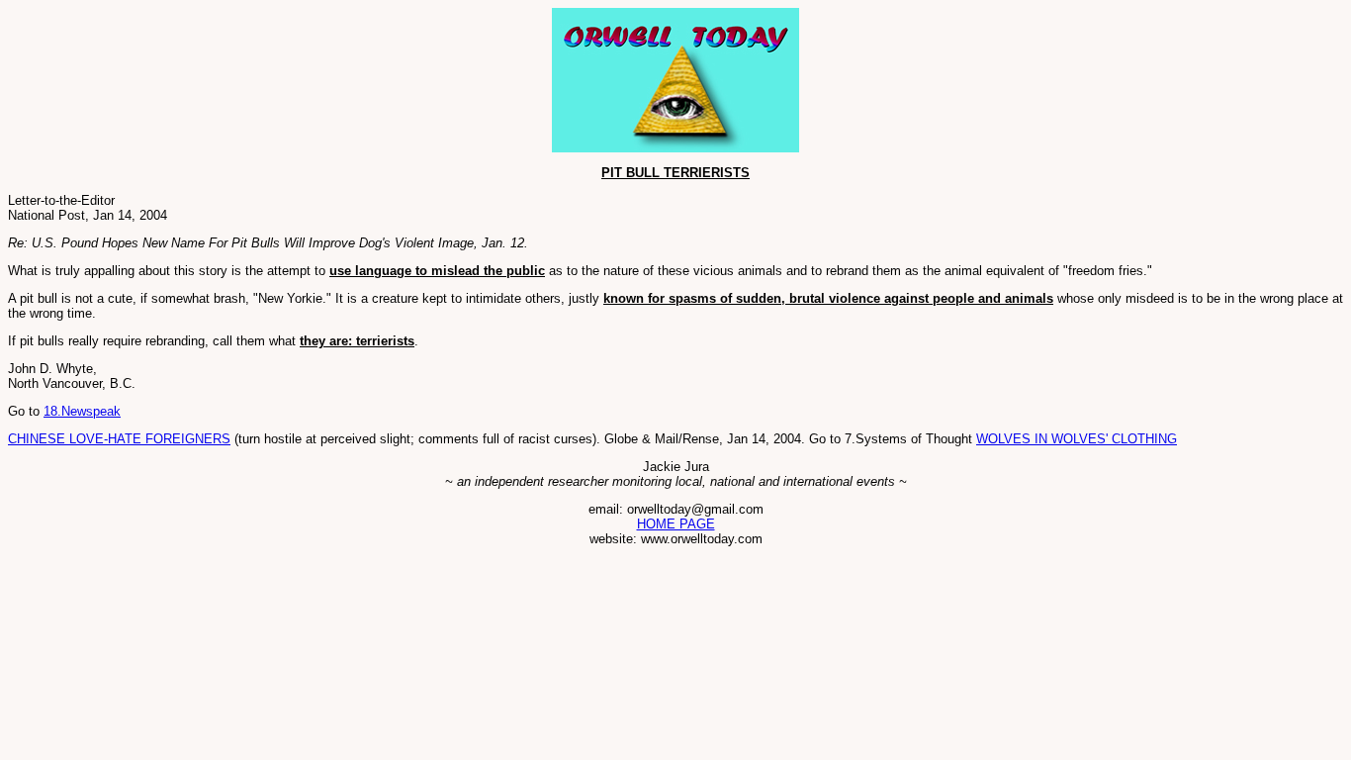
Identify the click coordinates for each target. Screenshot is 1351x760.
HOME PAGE (676, 524)
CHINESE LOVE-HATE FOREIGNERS (119, 438)
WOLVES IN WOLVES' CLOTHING (1076, 438)
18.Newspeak (82, 411)
